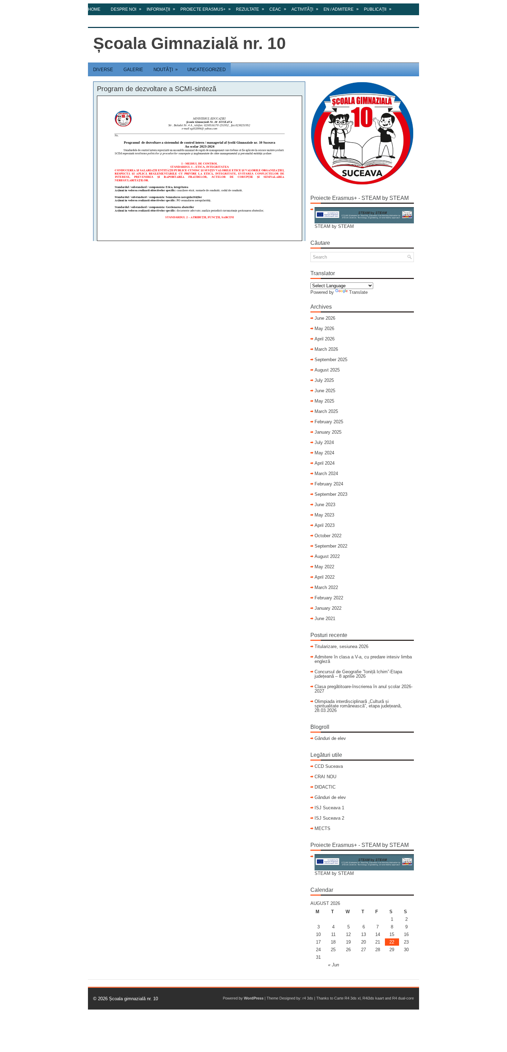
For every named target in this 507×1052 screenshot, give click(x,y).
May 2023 (324, 515)
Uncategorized (206, 69)
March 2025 (326, 411)
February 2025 (329, 421)
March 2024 (326, 473)
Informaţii (161, 9)
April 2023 (325, 525)
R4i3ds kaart (373, 998)
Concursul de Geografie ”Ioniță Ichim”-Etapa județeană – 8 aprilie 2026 (358, 674)
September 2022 (331, 546)
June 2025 (325, 390)
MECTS (322, 828)
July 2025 (324, 380)
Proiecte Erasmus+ (205, 9)
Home (94, 9)
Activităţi (304, 9)
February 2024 (329, 483)
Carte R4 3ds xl (347, 998)
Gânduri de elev (330, 738)
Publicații (377, 9)
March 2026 (326, 349)
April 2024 (325, 463)
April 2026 (325, 338)
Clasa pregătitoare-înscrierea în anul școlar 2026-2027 (363, 689)
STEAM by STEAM (334, 226)
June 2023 (325, 504)
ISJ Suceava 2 (329, 818)
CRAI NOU (325, 776)
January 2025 (328, 432)
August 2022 (327, 556)
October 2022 (328, 535)
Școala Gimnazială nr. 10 (189, 43)
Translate (358, 292)
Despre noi (126, 9)
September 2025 (331, 359)
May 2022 (324, 566)
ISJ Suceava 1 (329, 807)
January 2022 (328, 608)
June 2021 (325, 618)
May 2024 (324, 452)
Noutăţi (165, 69)
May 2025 (324, 401)
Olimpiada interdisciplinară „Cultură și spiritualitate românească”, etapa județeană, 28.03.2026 (358, 706)
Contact (98, 21)
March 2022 (326, 587)
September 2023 (331, 494)
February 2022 (329, 597)
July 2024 (324, 442)
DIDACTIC (325, 787)
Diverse (103, 69)
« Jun (333, 964)
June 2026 (325, 318)
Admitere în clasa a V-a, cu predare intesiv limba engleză (363, 659)
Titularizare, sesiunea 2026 (341, 646)
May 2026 (324, 328)
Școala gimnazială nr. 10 (133, 998)
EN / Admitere (341, 9)
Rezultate (250, 9)
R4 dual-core (403, 998)
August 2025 (327, 370)
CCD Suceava (329, 766)
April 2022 (325, 577)
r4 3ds (307, 998)
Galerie (133, 69)
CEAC (277, 9)
